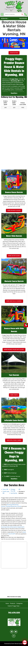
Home (7, 603)
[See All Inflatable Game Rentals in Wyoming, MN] (14, 43)
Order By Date (14, 52)
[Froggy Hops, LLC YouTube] (15, 631)
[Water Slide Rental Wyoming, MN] (14, 223)
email (24, 532)
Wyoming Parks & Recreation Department (12, 527)
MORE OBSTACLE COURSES (14, 301)
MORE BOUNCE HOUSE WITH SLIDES (14, 349)
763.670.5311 (23, 18)
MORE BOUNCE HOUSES (14, 210)
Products (12, 603)
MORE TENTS (14, 395)
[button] (1, 43)
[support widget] (24, 642)
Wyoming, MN (15, 80)
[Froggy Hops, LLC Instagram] (13, 635)
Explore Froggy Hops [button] (13, 606)
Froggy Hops (14, 79)
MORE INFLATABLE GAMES (14, 440)
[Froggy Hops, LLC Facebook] (11, 631)
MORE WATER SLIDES (14, 255)
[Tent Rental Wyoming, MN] (14, 362)
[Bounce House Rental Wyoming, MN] (14, 180)
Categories (19, 603)
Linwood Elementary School (13, 506)
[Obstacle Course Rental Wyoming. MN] (14, 268)
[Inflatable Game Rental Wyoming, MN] (14, 408)
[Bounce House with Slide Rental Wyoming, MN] (14, 316)
